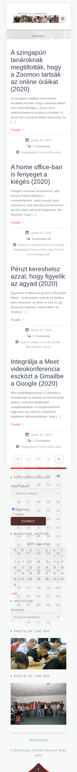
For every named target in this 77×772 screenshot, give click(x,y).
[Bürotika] (38, 17)
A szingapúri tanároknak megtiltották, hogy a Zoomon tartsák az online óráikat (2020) (36, 71)
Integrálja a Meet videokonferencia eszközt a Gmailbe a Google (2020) (37, 372)
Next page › (59, 459)
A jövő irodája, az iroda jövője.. (41, 342)
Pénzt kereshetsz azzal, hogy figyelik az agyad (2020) (38, 276)
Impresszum (38, 740)
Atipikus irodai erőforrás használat (41, 245)
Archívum (17, 610)
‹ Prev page (17, 459)
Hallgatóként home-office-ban (41, 152)
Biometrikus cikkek (38, 347)
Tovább (16, 130)
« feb (14, 593)
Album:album (20, 486)
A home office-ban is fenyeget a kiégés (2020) (36, 174)
